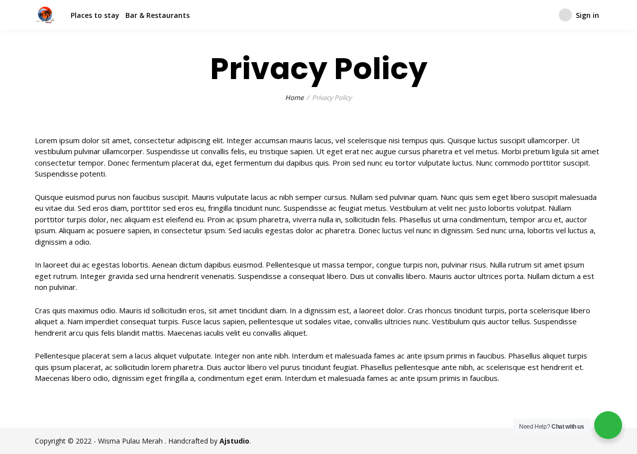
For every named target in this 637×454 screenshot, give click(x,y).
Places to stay (95, 15)
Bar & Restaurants (157, 15)
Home (294, 97)
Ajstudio (234, 441)
